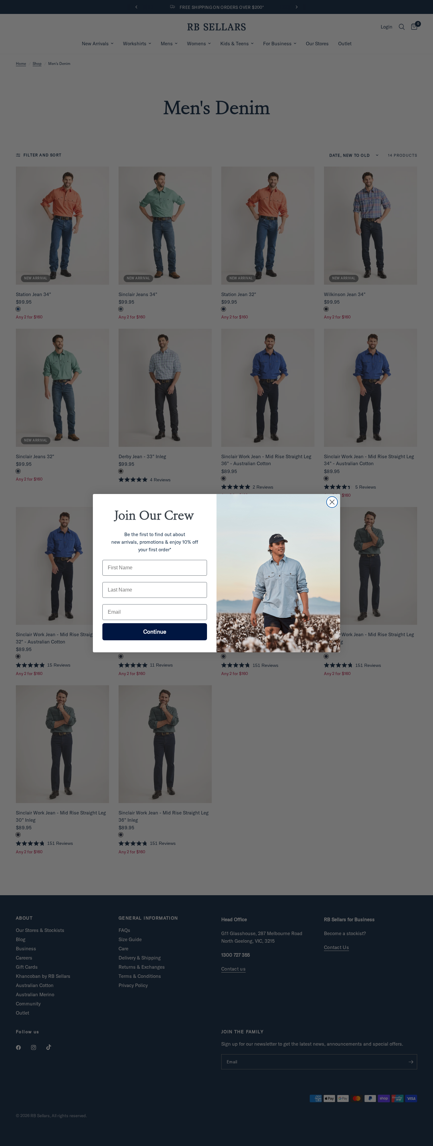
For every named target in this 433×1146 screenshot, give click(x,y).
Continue (154, 631)
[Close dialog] (332, 502)
